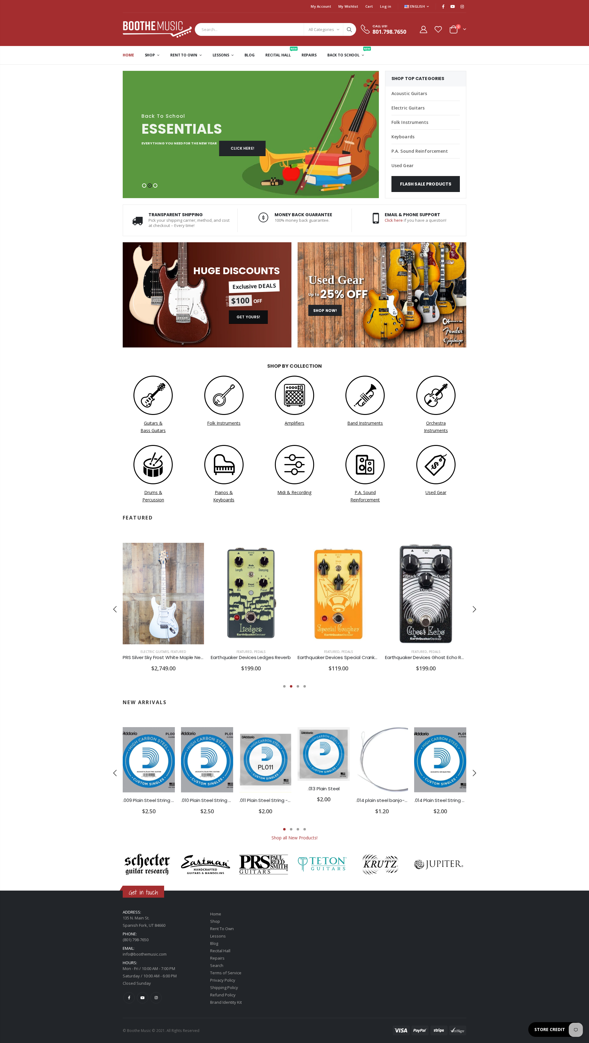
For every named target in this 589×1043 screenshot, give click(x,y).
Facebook (129, 997)
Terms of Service (225, 973)
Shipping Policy (224, 987)
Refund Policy (223, 995)
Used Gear (402, 165)
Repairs (217, 958)
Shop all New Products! (294, 838)
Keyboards (402, 137)
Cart (369, 6)
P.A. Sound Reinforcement (419, 151)
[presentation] (115, 609)
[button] (144, 185)
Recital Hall (220, 950)
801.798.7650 (389, 31)
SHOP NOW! (325, 310)
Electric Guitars (408, 108)
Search (349, 29)
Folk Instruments (410, 122)
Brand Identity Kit (226, 1002)
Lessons (218, 936)
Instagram (156, 997)
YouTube (142, 997)
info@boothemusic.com (145, 954)
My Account (321, 6)
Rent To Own (222, 928)
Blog (214, 943)
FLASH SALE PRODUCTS (426, 184)
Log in (385, 6)
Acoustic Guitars (409, 93)
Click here (394, 220)
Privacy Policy (222, 980)
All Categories (321, 29)
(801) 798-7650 (135, 939)
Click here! (242, 148)
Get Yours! (248, 317)
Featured (178, 652)
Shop (215, 921)
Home (215, 914)
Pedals (259, 652)
